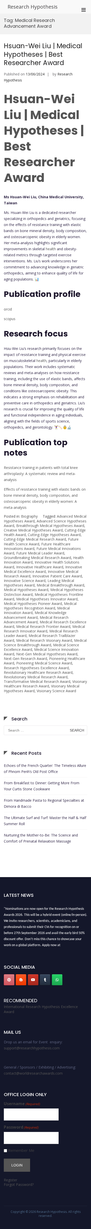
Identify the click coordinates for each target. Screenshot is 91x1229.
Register (10, 1180)
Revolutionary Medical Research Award (35, 677)
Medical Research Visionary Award (44, 640)
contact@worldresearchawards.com (33, 1073)
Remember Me (21, 1150)
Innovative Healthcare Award (39, 567)
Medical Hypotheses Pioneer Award (33, 603)
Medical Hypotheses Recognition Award (40, 605)
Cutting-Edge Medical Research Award (35, 539)
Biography (29, 516)
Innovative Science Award (25, 580)
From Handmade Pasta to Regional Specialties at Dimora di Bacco (44, 803)
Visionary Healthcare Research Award (45, 683)
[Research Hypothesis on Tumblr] (45, 979)
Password (21, 1127)
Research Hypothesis (33, 6)
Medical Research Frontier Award (43, 626)
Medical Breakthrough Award (60, 585)
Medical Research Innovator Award (44, 628)
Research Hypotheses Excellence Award (36, 667)
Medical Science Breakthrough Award (45, 642)
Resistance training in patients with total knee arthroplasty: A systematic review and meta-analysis (41, 473)
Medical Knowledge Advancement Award (35, 615)
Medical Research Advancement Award (36, 619)
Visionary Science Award (56, 690)
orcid (8, 309)
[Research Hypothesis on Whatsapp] (57, 979)
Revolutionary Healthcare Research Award (38, 672)
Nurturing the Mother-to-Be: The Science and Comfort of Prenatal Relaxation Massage (41, 838)
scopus (9, 318)
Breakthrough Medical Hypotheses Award (50, 525)
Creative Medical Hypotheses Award (33, 530)
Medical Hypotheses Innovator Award (47, 599)
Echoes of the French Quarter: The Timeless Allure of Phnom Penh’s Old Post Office (45, 768)
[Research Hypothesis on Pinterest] (9, 979)
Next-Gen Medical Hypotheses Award (46, 654)
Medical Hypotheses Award (26, 589)
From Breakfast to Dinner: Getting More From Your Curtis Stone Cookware (41, 785)
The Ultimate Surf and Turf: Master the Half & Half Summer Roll (45, 820)
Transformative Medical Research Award (37, 681)
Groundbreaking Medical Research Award (37, 557)
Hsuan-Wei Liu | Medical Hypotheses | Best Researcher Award (43, 54)
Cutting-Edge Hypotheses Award (54, 534)
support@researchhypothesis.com (32, 1048)
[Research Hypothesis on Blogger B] (21, 979)
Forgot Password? (19, 1184)
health (51, 248)
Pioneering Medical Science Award (44, 663)
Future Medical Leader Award (40, 553)
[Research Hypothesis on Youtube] (33, 979)
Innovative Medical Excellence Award (43, 569)
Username (22, 1103)
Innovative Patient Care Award (57, 576)
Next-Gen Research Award (25, 658)
